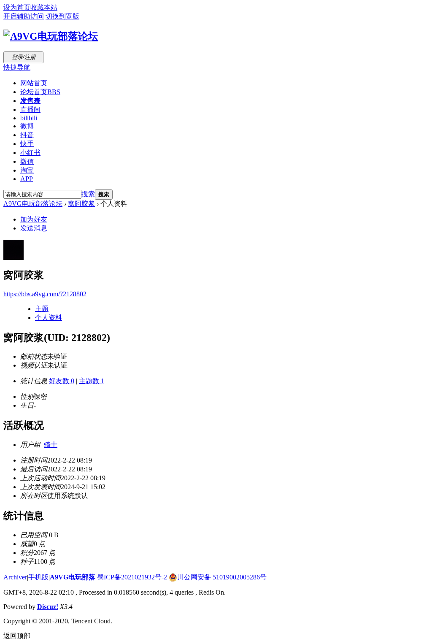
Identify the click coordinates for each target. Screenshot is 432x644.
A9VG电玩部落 (72, 577)
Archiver (15, 577)
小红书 (30, 152)
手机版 (38, 577)
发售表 (30, 100)
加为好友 (33, 219)
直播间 (30, 109)
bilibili (28, 118)
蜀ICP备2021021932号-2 (132, 577)
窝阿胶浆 (81, 203)
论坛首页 (40, 91)
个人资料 (48, 317)
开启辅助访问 (23, 16)
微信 (27, 161)
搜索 (88, 194)
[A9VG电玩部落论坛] (50, 36)
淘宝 (27, 170)
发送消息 (33, 228)
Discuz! (47, 606)
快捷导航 (16, 67)
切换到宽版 (62, 16)
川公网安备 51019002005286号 (222, 577)
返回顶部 (16, 635)
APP (26, 178)
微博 (27, 126)
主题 (42, 308)
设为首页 (16, 7)
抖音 (27, 134)
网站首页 (33, 83)
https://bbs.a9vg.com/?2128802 (44, 294)
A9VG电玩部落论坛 (32, 203)
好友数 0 (61, 380)
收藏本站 (43, 7)
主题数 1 (91, 380)
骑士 (50, 444)
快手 (27, 143)
